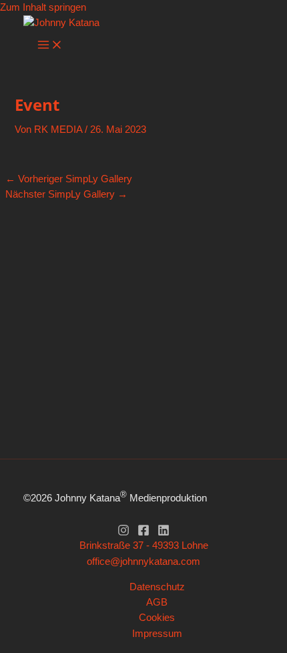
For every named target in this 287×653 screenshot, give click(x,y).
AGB (157, 602)
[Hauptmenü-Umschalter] (50, 45)
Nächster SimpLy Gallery (66, 194)
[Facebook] (143, 532)
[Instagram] (123, 532)
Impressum (157, 633)
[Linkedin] (164, 532)
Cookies (157, 617)
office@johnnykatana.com (143, 561)
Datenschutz (157, 587)
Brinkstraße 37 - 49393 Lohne (143, 545)
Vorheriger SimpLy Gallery (68, 179)
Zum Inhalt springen (43, 7)
